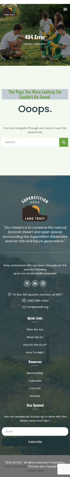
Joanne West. (35, 470)
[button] (65, 9)
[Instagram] (42, 283)
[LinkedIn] (35, 283)
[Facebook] (27, 283)
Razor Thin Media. (15, 466)
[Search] (63, 142)
